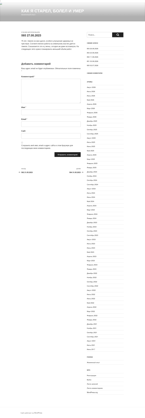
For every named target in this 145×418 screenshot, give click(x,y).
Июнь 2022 (91, 298)
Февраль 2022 (92, 315)
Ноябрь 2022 (92, 277)
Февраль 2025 (92, 163)
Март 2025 (91, 159)
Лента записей (92, 384)
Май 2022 (90, 303)
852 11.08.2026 (92, 57)
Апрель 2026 (91, 104)
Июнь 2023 (91, 248)
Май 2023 (90, 252)
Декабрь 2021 (92, 324)
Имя (23, 107)
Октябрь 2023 (92, 231)
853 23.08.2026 (92, 53)
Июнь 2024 (91, 197)
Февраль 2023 (92, 265)
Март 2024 (91, 210)
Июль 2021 (91, 345)
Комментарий (28, 76)
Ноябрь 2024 (92, 176)
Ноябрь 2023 (92, 227)
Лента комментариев (95, 388)
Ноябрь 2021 (92, 328)
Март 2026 (91, 108)
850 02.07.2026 (92, 65)
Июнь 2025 (91, 146)
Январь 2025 (91, 167)
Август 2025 (91, 138)
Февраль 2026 (92, 112)
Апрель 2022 (91, 307)
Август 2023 (91, 239)
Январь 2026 (91, 117)
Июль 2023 (91, 243)
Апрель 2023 (91, 256)
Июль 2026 (91, 91)
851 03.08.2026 (92, 61)
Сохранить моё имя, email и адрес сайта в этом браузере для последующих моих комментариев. (47, 146)
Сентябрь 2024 (92, 184)
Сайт (23, 131)
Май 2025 (90, 150)
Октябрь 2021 (92, 332)
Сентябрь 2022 (92, 286)
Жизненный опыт (93, 362)
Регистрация (91, 375)
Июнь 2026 (91, 96)
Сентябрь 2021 (92, 336)
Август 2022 (91, 290)
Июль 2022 (91, 294)
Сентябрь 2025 (92, 134)
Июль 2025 (91, 142)
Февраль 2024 (92, 214)
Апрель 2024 (91, 205)
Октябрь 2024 (92, 180)
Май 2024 (90, 201)
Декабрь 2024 (92, 172)
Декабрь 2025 (92, 121)
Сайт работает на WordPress (31, 413)
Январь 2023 (91, 269)
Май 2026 (90, 100)
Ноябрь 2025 (92, 125)
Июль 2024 (91, 193)
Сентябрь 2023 (92, 235)
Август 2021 (91, 341)
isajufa (37, 32)
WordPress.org (92, 392)
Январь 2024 (91, 218)
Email (24, 119)
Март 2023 (91, 260)
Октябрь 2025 (92, 129)
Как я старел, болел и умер (52, 11)
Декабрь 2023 (92, 222)
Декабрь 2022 (92, 273)
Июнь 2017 (91, 349)
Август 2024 (91, 188)
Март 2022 (91, 311)
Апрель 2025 (91, 155)
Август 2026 (91, 87)
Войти (89, 380)
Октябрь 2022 (92, 282)
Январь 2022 (91, 320)
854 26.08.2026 (92, 48)
